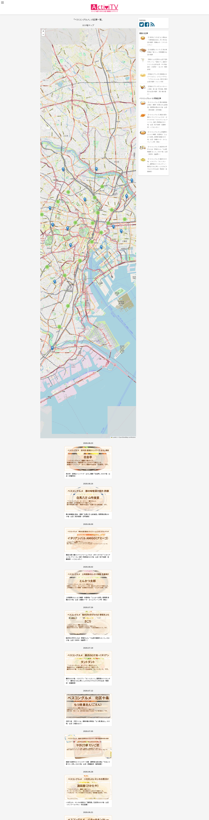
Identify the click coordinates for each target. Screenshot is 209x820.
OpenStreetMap (123, 437)
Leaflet (114, 437)
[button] (63, 169)
